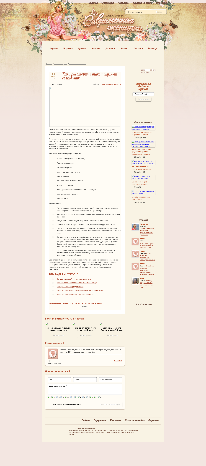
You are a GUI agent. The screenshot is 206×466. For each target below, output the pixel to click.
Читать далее (58, 335)
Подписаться (143, 99)
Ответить (118, 360)
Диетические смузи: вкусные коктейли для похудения (147, 245)
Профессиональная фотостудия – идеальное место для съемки (147, 231)
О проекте (161, 3)
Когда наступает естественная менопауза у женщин (147, 256)
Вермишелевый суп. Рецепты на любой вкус (112, 329)
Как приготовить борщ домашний (70, 286)
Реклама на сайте (142, 3)
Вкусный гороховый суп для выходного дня (74, 279)
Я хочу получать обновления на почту (66, 404)
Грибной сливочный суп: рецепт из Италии (85, 329)
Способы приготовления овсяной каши (141, 198)
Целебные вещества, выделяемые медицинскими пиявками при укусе (147, 270)
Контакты (123, 3)
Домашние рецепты (60, 64)
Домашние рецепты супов (77, 64)
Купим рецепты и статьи (148, 71)
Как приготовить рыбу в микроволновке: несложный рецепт (80, 290)
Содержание (107, 3)
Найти (159, 12)
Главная (93, 3)
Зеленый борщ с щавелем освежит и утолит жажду (77, 283)
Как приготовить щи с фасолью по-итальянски (75, 294)
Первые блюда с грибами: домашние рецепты (58, 329)
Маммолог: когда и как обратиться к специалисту (142, 168)
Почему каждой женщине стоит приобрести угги (146, 283)
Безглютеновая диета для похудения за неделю (142, 133)
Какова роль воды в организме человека (139, 183)
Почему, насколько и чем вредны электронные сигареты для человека (141, 151)
